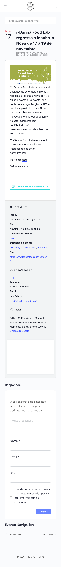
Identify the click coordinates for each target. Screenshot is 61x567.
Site (12, 473)
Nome (15, 441)
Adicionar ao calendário (30, 186)
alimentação (16, 247)
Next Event (48, 534)
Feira (12, 238)
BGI (12, 278)
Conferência (30, 247)
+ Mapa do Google (19, 330)
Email (14, 457)
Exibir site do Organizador (23, 301)
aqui (24, 159)
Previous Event (15, 534)
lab (45, 247)
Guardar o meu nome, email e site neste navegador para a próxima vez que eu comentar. (32, 495)
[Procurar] (55, 6)
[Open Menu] (5, 5)
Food (40, 247)
